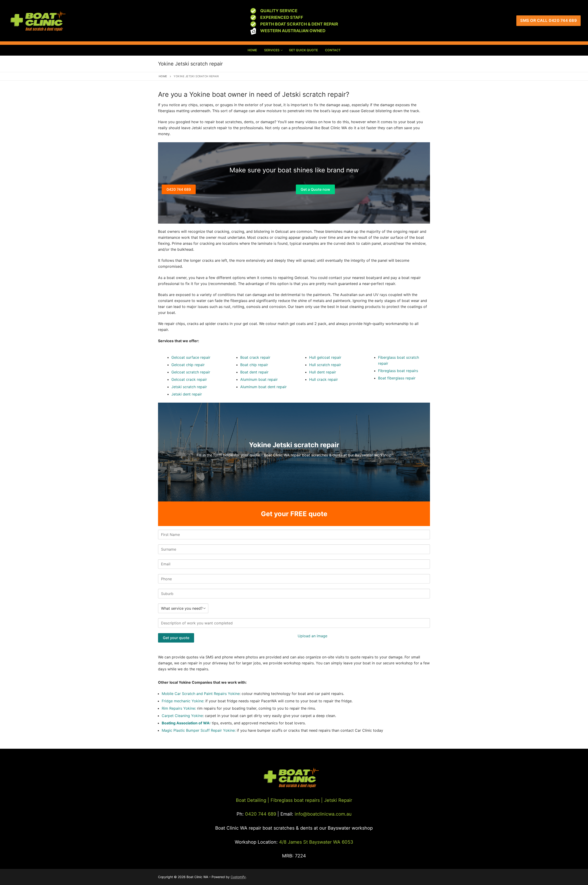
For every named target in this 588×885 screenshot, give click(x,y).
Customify (238, 877)
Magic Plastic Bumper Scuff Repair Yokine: (199, 730)
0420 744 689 (179, 189)
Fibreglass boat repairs (398, 370)
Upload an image (312, 636)
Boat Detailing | (252, 800)
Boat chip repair (254, 364)
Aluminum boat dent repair (263, 386)
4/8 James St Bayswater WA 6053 (316, 842)
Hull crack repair (323, 379)
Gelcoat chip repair (188, 364)
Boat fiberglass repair (397, 378)
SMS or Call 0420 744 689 (548, 20)
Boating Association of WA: (186, 723)
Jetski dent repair (186, 394)
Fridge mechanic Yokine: (183, 701)
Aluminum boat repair (259, 379)
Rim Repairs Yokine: (179, 708)
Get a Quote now (315, 189)
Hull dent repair (322, 372)
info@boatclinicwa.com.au (322, 814)
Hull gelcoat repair (325, 357)
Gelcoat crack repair (189, 379)
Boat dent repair (254, 372)
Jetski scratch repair (189, 386)
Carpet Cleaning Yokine (182, 715)
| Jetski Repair (336, 800)
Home (163, 76)
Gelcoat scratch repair (190, 372)
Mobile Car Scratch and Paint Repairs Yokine (201, 693)
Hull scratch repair (325, 364)
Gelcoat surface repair (190, 357)
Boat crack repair (255, 357)
